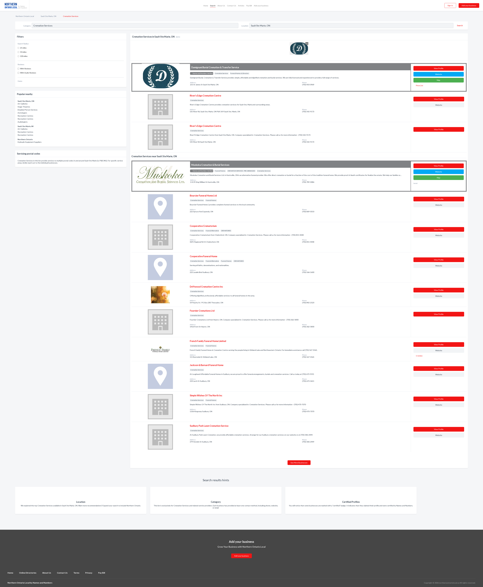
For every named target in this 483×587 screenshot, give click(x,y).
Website (438, 74)
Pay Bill (249, 6)
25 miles (23, 48)
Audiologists (23, 122)
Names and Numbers (42, 582)
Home (205, 6)
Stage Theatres (24, 107)
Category (27, 26)
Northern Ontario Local (25, 16)
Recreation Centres (25, 116)
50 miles (23, 52)
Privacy (88, 573)
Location (245, 26)
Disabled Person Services (27, 110)
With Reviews (25, 69)
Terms (76, 573)
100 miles (24, 56)
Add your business (261, 6)
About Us (221, 6)
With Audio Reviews (28, 73)
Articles (241, 6)
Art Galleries (23, 104)
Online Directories (27, 573)
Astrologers (22, 113)
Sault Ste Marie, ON (48, 16)
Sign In (450, 5)
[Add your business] (241, 553)
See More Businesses (299, 463)
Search (212, 6)
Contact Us (231, 6)
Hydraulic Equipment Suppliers (30, 142)
